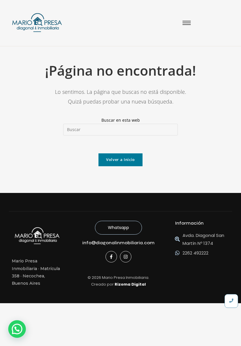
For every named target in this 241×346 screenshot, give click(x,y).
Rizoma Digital (130, 284)
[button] (17, 329)
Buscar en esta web (120, 120)
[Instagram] (125, 256)
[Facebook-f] (111, 256)
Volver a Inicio (120, 159)
